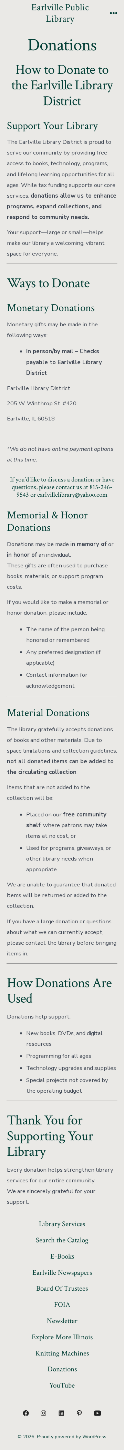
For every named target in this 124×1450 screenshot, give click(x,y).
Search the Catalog (62, 1240)
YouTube (62, 1385)
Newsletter (62, 1320)
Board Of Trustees (62, 1288)
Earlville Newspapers (62, 1272)
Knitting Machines (62, 1353)
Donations (62, 1369)
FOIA (62, 1304)
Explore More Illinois (62, 1337)
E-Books (62, 1256)
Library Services (62, 1224)
